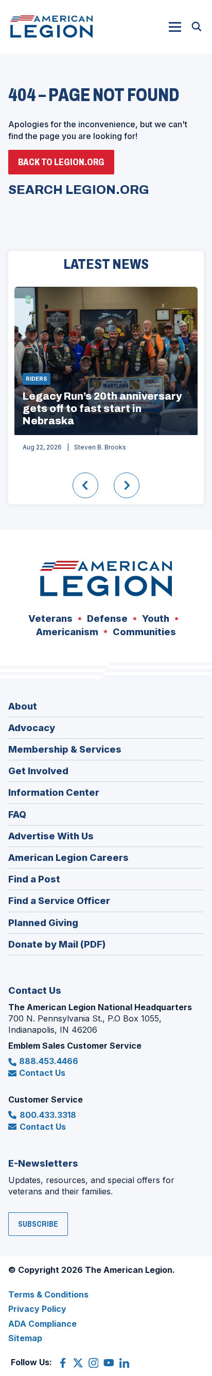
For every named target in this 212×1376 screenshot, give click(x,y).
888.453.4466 (48, 1061)
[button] (175, 26)
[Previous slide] (85, 485)
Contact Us (42, 1073)
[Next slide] (126, 485)
